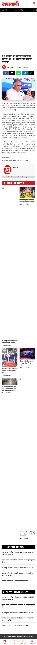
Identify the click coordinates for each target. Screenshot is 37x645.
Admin (11, 67)
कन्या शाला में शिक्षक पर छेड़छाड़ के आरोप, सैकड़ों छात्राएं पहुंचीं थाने (9, 370)
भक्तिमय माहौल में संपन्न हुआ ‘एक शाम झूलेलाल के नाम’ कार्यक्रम (26, 363)
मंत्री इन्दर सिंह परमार (22, 160)
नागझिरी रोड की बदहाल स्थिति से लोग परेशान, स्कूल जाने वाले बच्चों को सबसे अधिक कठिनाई (9, 388)
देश (10, 10)
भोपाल (14, 160)
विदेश (21, 10)
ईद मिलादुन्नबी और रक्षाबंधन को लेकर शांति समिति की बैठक (17, 568)
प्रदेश (15, 10)
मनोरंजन (28, 10)
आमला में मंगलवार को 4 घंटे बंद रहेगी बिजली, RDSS (16, 581)
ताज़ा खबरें (4, 10)
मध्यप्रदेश (6, 158)
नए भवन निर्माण (8, 160)
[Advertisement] (18, 31)
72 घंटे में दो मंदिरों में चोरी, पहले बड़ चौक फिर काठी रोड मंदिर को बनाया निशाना (27, 534)
